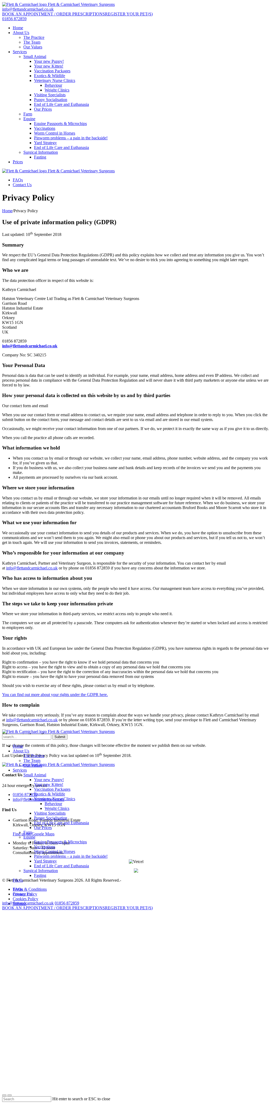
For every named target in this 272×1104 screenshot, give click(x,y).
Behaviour (53, 85)
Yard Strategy (45, 142)
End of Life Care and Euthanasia (61, 104)
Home (18, 28)
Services (20, 51)
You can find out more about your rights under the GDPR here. (55, 694)
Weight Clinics (57, 90)
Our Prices (43, 109)
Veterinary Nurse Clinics (54, 80)
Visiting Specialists (50, 95)
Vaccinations (44, 128)
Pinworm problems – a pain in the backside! (71, 138)
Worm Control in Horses (54, 133)
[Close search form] (4, 1095)
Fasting (40, 157)
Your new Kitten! (48, 66)
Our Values (32, 47)
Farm (27, 114)
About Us (21, 32)
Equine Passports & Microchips (60, 123)
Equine (29, 118)
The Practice (33, 37)
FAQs (18, 180)
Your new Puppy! (49, 61)
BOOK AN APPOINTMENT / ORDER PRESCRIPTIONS (53, 14)
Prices (18, 162)
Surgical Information (40, 152)
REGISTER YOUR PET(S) (129, 14)
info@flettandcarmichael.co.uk (28, 9)
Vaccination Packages (52, 71)
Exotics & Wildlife (49, 75)
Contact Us (22, 184)
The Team (31, 42)
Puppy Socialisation (50, 99)
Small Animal (34, 56)
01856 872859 (14, 18)
